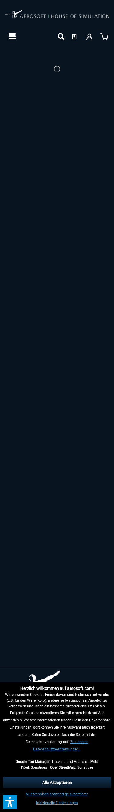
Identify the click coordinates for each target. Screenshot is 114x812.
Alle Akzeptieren (57, 782)
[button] (10, 802)
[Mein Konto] (90, 36)
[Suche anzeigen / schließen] (60, 36)
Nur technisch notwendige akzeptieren (57, 794)
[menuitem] (11, 36)
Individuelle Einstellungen (57, 803)
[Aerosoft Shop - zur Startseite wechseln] (57, 17)
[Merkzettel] (75, 36)
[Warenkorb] (104, 36)
